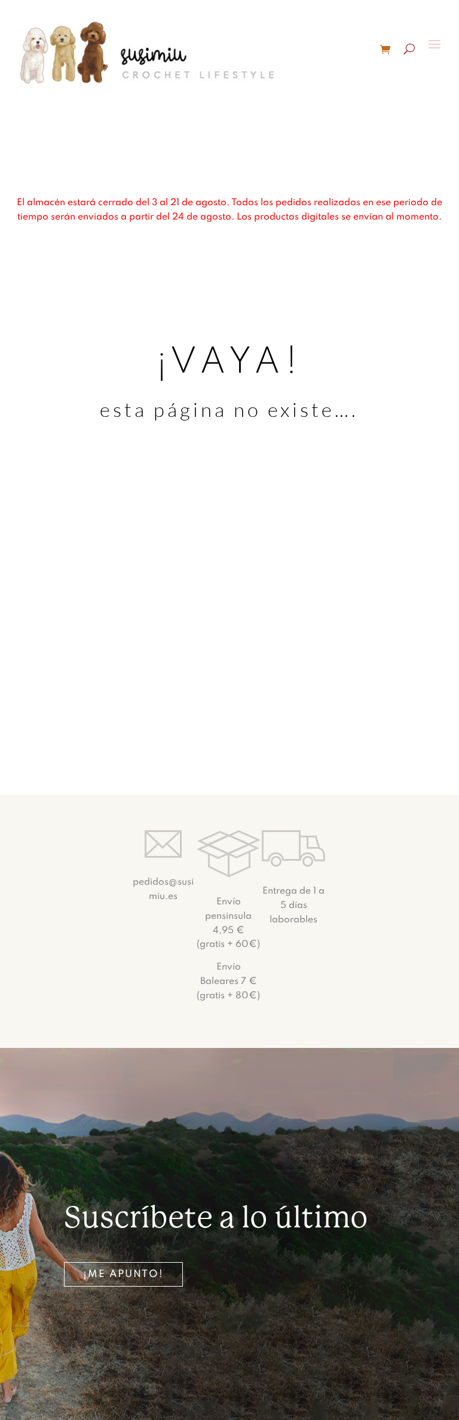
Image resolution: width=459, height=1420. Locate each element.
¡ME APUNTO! (123, 1274)
